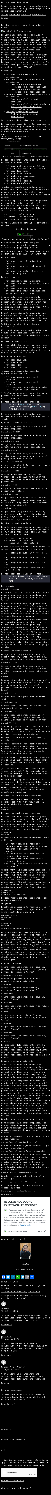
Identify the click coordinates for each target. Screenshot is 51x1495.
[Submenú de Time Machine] (47, 14)
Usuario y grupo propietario (22, 112)
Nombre (6, 1429)
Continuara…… (8, 1194)
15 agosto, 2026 (10, 1369)
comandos (6, 1285)
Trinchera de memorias (13, 1291)
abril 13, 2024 (9, 1282)
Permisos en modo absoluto (25, 89)
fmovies (5, 1308)
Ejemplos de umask (25, 109)
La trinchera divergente (14, 2)
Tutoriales (34, 1291)
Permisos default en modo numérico (30, 104)
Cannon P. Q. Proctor (13, 1367)
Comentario (8, 1404)
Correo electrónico (13, 1440)
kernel (29, 1285)
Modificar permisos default (26, 107)
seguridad (41, 1285)
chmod (17, 330)
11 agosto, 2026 (10, 1339)
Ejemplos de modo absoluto (30, 92)
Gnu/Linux (18, 1285)
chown (22, 1125)
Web (3, 1450)
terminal (6, 1288)
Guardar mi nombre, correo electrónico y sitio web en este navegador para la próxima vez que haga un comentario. (26, 1462)
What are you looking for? (16, 1488)
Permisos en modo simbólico (26, 84)
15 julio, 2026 (9, 1311)
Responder (6, 1325)
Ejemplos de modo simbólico (30, 87)
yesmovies (6, 1336)
